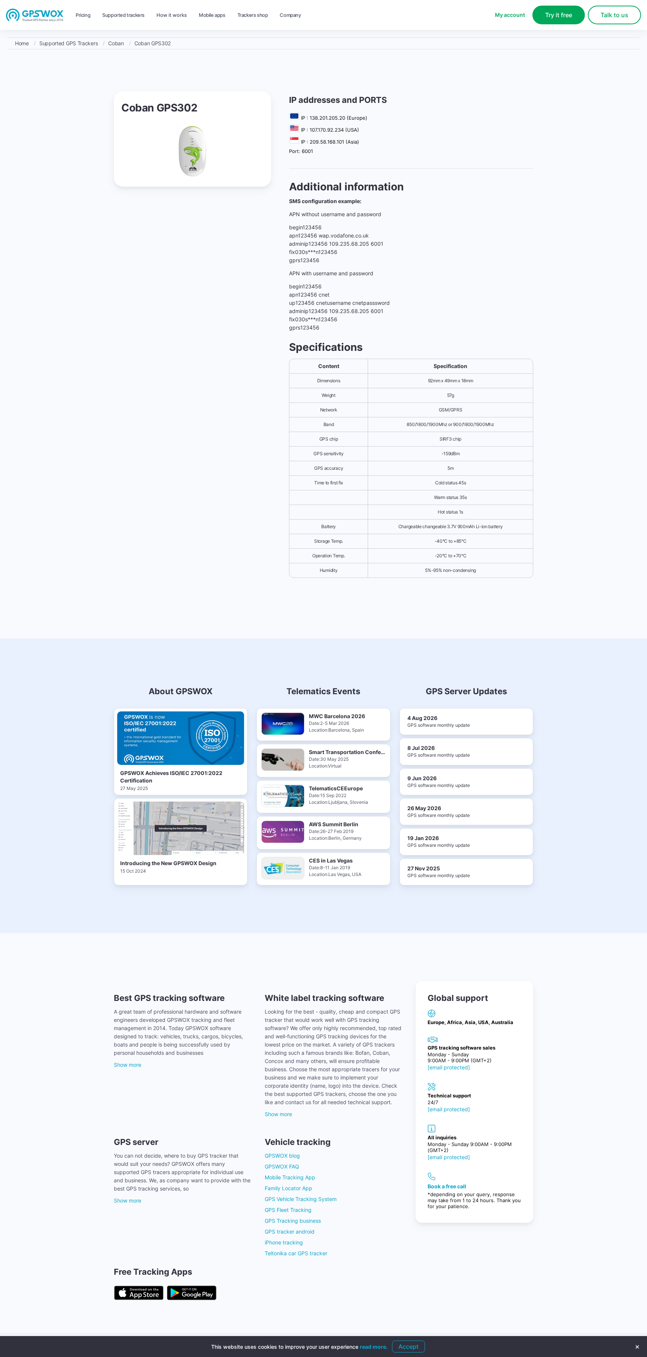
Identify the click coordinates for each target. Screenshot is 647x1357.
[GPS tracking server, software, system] (35, 15)
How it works (172, 15)
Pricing (83, 15)
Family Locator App (288, 1188)
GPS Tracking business (293, 1220)
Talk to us (614, 15)
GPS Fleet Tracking (288, 1210)
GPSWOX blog (282, 1155)
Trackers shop (252, 15)
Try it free (558, 15)
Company (290, 15)
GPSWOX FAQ (282, 1166)
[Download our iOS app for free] (139, 1293)
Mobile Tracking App (290, 1177)
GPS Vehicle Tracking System (301, 1199)
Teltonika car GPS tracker (296, 1253)
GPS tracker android (290, 1231)
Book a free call (447, 1186)
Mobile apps (212, 15)
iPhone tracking (284, 1242)
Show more (127, 1065)
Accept (408, 1346)
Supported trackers (123, 15)
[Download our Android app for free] (191, 1293)
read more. (374, 1347)
